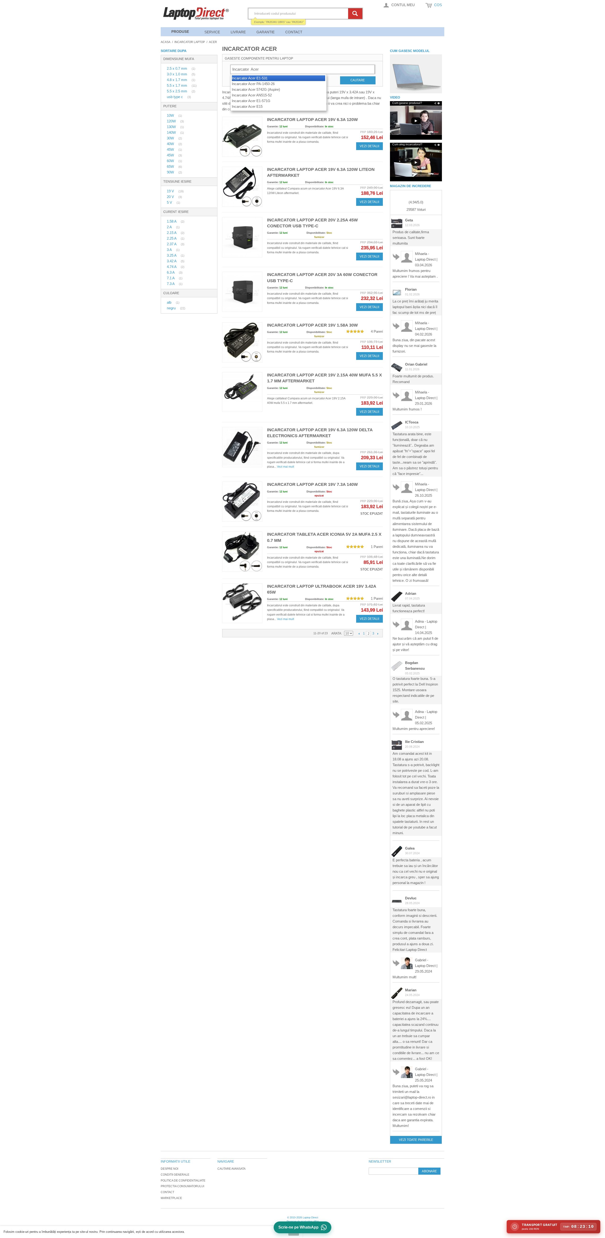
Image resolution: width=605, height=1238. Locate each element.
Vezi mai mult (285, 466)
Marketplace (171, 1198)
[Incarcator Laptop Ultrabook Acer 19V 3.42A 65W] (242, 603)
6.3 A (171, 272)
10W (171, 115)
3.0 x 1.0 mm (177, 74)
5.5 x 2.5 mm (177, 91)
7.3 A (171, 284)
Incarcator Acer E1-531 (250, 78)
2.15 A (172, 233)
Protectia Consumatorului (182, 1186)
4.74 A (172, 267)
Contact (293, 32)
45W (171, 149)
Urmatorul (378, 633)
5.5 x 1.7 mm (177, 85)
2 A (170, 227)
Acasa (165, 42)
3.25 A (172, 255)
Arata (336, 633)
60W (171, 161)
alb (169, 302)
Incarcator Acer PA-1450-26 (253, 84)
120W (172, 121)
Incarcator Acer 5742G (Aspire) (256, 89)
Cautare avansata (231, 1168)
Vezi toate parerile (416, 1140)
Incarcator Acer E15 (247, 106)
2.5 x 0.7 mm (177, 68)
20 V (171, 197)
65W (171, 166)
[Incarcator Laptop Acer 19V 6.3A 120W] (242, 137)
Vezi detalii (369, 146)
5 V (170, 202)
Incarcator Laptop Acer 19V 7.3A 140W (312, 484)
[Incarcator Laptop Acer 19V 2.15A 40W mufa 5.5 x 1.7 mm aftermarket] (242, 392)
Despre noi (169, 1168)
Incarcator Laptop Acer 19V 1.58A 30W (312, 325)
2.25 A (172, 238)
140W (172, 132)
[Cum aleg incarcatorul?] (416, 162)
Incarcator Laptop (189, 42)
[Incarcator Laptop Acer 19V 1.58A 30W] (242, 342)
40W (171, 144)
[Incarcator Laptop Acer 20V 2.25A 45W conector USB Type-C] (242, 237)
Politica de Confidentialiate (183, 1180)
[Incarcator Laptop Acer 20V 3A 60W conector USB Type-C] (242, 292)
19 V (171, 191)
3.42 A (172, 261)
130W (172, 127)
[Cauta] (356, 13)
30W (171, 138)
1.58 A (172, 221)
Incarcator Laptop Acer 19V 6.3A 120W (312, 119)
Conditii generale (175, 1174)
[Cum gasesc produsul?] (416, 73)
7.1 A (171, 278)
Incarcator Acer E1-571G (251, 101)
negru (172, 308)
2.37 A (172, 244)
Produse (180, 32)
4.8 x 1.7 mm (177, 80)
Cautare (357, 80)
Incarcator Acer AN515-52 (252, 95)
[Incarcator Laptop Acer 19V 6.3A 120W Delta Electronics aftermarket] (242, 447)
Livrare (238, 32)
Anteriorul (359, 633)
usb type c (175, 97)
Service (212, 32)
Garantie (265, 32)
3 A (170, 250)
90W (171, 172)
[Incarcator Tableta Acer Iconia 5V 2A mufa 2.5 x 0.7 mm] (242, 551)
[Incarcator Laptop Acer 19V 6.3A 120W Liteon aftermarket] (242, 187)
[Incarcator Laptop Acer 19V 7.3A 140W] (242, 502)
